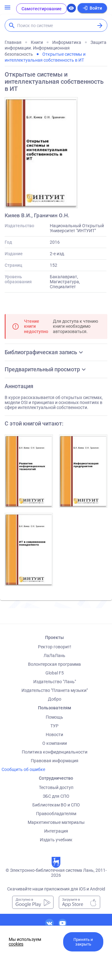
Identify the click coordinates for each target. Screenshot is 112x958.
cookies (16, 944)
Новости (54, 734)
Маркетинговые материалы (56, 822)
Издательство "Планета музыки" (54, 690)
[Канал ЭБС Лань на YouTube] (62, 923)
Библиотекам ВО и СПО (56, 804)
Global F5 (54, 672)
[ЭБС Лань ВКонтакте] (49, 923)
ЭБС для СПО (56, 796)
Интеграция (56, 831)
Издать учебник (56, 839)
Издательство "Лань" (54, 681)
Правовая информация (54, 760)
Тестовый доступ (56, 787)
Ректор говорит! (54, 646)
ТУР (54, 725)
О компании (54, 743)
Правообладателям (56, 813)
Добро (54, 699)
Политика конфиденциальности (54, 751)
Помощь (54, 717)
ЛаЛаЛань (54, 655)
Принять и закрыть (83, 941)
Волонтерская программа (54, 664)
